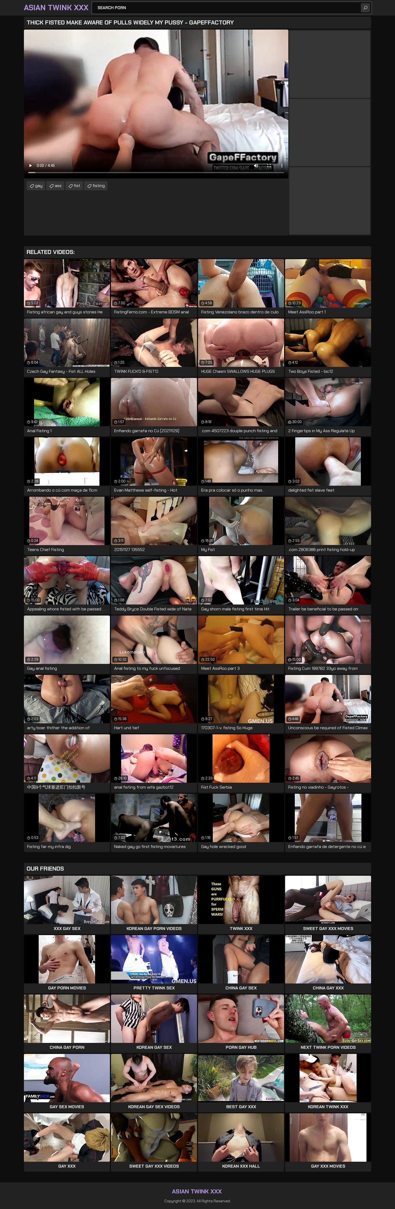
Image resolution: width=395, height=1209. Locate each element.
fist (77, 185)
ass (58, 185)
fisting (99, 185)
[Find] (365, 7)
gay (38, 185)
